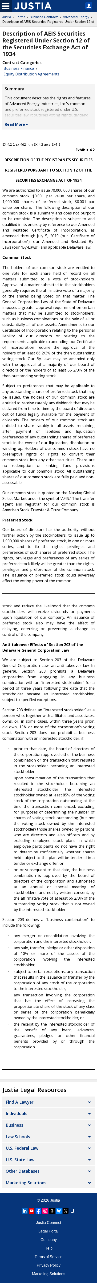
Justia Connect (48, 1223)
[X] (66, 1211)
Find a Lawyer (19, 1102)
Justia (6, 17)
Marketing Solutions (26, 1182)
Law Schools (18, 1136)
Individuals (16, 1113)
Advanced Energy (76, 17)
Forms (20, 17)
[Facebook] (38, 1211)
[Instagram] (45, 1211)
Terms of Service (48, 1257)
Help (48, 1248)
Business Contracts (44, 17)
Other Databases (23, 1171)
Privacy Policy (49, 1265)
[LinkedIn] (25, 1211)
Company (48, 1240)
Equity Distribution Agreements (31, 74)
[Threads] (52, 1211)
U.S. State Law (20, 1159)
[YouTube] (31, 1211)
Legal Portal (48, 1231)
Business (14, 1125)
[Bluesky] (59, 1211)
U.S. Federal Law (22, 1148)
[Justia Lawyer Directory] (72, 1211)
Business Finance (19, 68)
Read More (15, 124)
